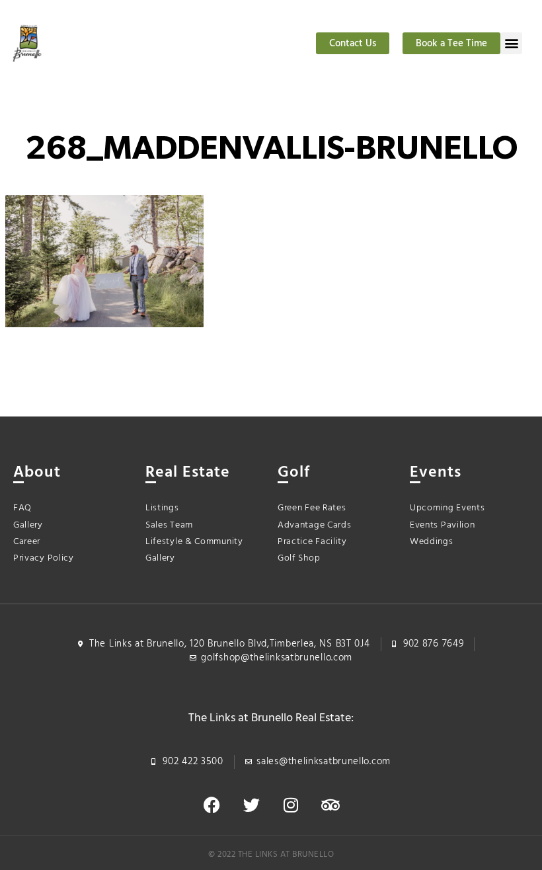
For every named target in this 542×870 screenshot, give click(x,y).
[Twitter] (251, 805)
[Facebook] (211, 805)
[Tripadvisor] (330, 805)
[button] (511, 43)
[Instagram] (290, 805)
